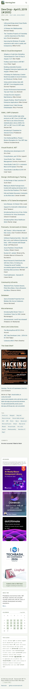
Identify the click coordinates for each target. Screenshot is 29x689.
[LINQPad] (14, 574)
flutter (18, 646)
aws (21, 642)
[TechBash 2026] (14, 554)
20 (18, 625)
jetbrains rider (22, 648)
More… (5, 606)
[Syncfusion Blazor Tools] (14, 478)
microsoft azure (19, 650)
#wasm (4, 429)
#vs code (20, 426)
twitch (23, 406)
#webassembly (12, 429)
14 (21, 623)
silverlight (11, 656)
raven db (11, 654)
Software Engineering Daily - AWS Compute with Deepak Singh (15, 242)
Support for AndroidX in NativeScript (15, 207)
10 (7, 623)
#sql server (22, 423)
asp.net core (10, 642)
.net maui (9, 640)
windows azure (17, 662)
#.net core (5, 415)
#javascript (24, 421)
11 (11, 623)
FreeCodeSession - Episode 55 (13, 275)
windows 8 (11, 662)
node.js (9, 652)
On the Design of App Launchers (14, 180)
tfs (3, 658)
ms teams (5, 652)
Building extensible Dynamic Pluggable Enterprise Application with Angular (15, 69)
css (21, 644)
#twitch (4, 426)
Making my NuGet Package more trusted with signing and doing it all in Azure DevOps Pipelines (15, 188)
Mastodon (4, 685)
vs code (14, 660)
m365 (13, 650)
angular (11, 399)
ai (16, 640)
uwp (21, 658)
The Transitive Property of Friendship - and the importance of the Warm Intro (15, 36)
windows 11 (5, 662)
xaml (4, 666)
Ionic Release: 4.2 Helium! (12, 204)
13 (17, 623)
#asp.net (19, 415)
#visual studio (11, 426)
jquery (4, 650)
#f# (7, 421)
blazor (11, 644)
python (24, 652)
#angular (12, 415)
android (19, 640)
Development (21, 15)
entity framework (10, 646)
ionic (15, 399)
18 (11, 625)
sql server (20, 399)
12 (14, 623)
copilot (17, 644)
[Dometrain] (14, 504)
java (11, 401)
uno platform (16, 658)
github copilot (6, 648)
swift (23, 656)
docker (4, 646)
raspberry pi (5, 654)
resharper (19, 654)
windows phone (6, 664)
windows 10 (23, 660)
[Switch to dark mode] (26, 2)
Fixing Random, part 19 (11, 156)
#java (17, 421)
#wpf (3, 432)
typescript (7, 658)
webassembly (10, 404)
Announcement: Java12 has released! (15, 319)
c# (7, 406)
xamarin (22, 664)
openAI (13, 652)
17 (7, 625)
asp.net (12, 406)
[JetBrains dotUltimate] (14, 529)
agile (14, 640)
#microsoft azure (6, 423)
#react (15, 423)
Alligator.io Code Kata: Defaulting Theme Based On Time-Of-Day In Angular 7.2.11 (14, 56)
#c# (3, 421)
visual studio (15, 394)
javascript (16, 401)
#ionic (12, 421)
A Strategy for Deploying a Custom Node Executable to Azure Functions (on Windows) (15, 77)
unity (11, 658)
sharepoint (5, 656)
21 (21, 625)
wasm (17, 404)
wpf (4, 404)
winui (15, 664)
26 (14, 628)
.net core (18, 406)
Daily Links (13, 15)
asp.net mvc (17, 642)
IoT (10, 648)
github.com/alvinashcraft (15, 685)
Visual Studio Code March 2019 (13, 169)
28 (21, 628)
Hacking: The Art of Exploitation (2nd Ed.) (14, 388)
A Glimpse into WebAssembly (13, 28)
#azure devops (6, 418)
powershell (19, 652)
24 (7, 628)
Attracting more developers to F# (14, 151)
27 (18, 628)
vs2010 (18, 660)
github (21, 646)
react (6, 399)
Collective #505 (9, 340)
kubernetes (8, 650)
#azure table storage (18, 418)
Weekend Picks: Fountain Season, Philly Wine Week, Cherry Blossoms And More (15, 288)
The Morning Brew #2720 (12, 330)
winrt (12, 664)
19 (14, 625)
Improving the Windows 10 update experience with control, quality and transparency (15, 43)
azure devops (6, 644)
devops (24, 644)
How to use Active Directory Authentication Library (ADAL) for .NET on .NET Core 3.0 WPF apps (14, 123)
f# (9, 406)
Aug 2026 (22, 612)
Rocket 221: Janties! (10, 253)
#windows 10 (21, 429)
